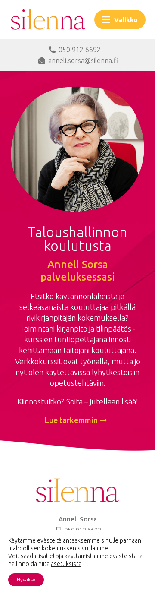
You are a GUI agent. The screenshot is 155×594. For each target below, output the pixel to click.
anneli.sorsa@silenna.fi (83, 60)
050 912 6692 (80, 50)
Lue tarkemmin (71, 420)
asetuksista (66, 563)
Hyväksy (26, 579)
